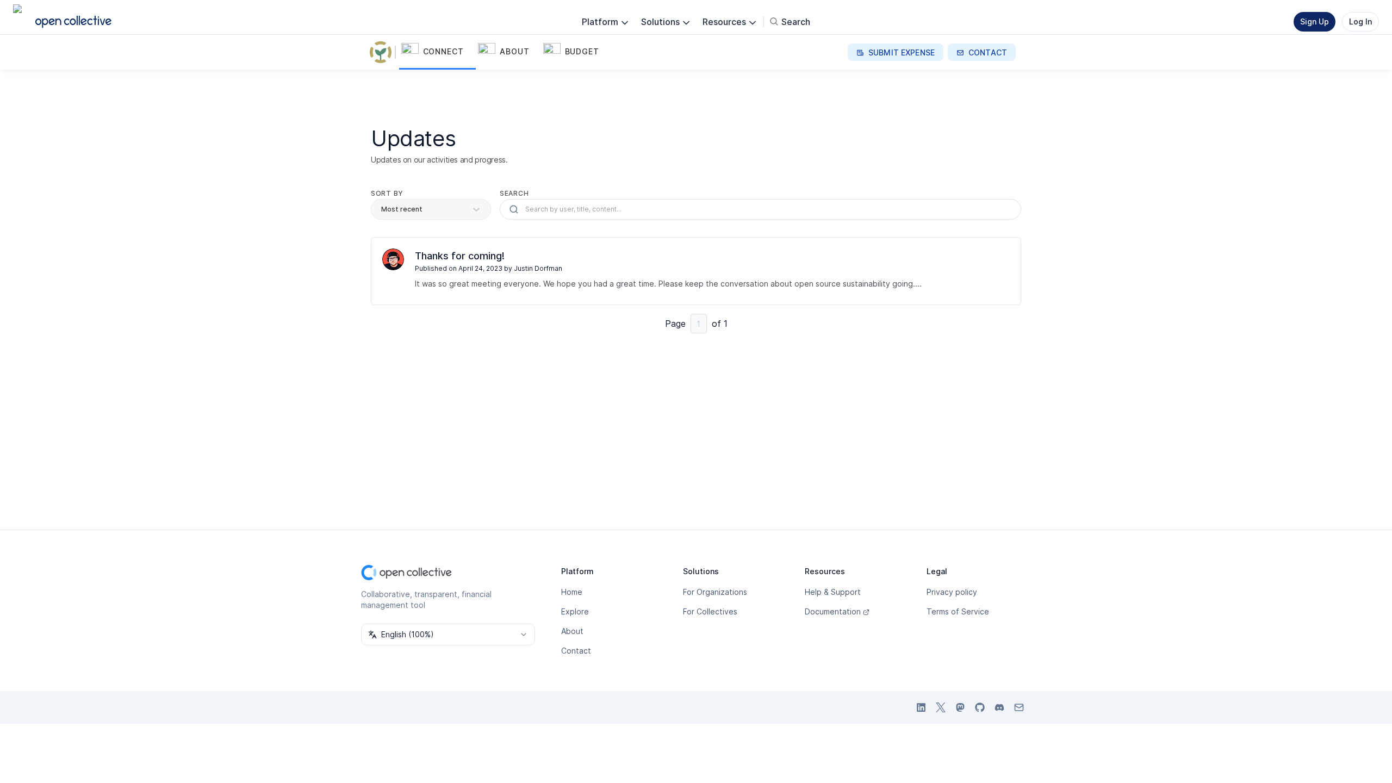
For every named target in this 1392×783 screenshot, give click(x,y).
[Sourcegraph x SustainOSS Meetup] (383, 52)
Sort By (387, 193)
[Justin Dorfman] (393, 259)
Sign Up (1314, 21)
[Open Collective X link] (940, 707)
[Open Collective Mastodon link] (960, 707)
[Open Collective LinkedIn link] (921, 707)
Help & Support (833, 591)
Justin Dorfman (538, 268)
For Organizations (715, 591)
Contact (576, 650)
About (572, 631)
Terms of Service (958, 611)
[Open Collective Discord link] (999, 707)
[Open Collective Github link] (979, 707)
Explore (575, 611)
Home (571, 591)
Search (514, 193)
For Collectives (710, 611)
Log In (1360, 21)
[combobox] (448, 634)
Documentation (833, 611)
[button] (437, 52)
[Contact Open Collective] (1019, 707)
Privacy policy (952, 591)
